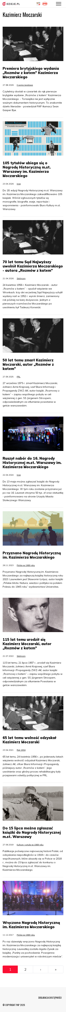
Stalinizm (21, 278)
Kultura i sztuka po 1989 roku (30, 844)
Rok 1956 (21, 750)
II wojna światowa (25, 85)
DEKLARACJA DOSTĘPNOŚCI (50, 997)
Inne (19, 184)
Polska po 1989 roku (26, 565)
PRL (18, 376)
